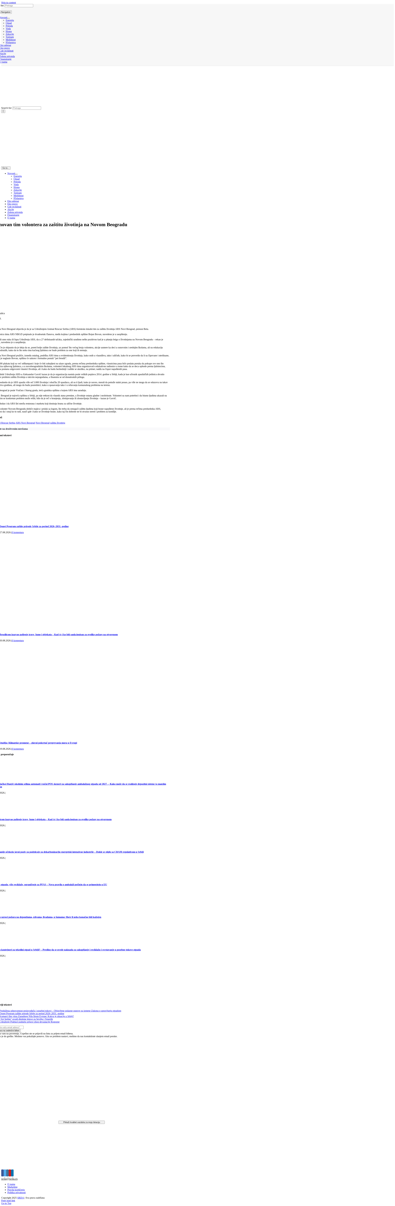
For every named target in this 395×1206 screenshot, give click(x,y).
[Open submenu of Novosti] (8, 18)
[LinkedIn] (12, 1172)
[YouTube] (10, 1172)
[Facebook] (2, 1172)
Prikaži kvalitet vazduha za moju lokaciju (81, 1122)
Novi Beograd (43, 423)
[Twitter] (5, 1172)
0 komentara (18, 532)
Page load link (8, 1200)
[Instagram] (7, 1172)
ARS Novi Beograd (25, 423)
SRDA (20, 1197)
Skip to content (8, 2)
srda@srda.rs (9, 1178)
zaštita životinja (57, 423)
